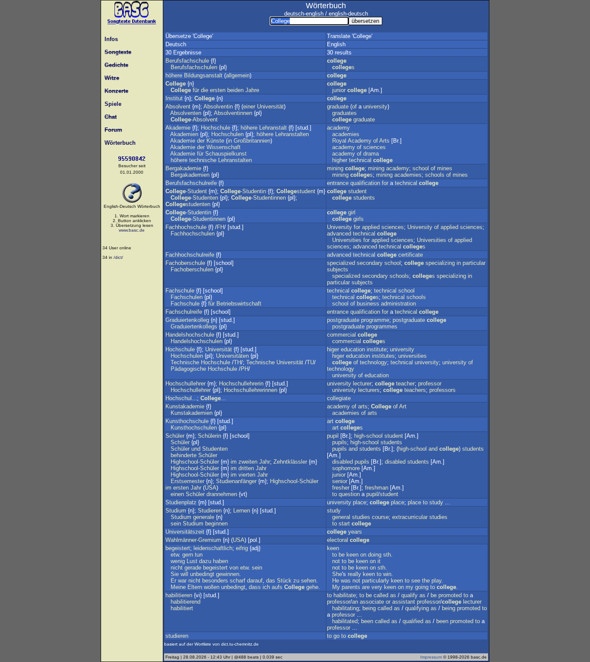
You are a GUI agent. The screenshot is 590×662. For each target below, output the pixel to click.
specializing (440, 263)
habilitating (345, 608)
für (196, 90)
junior (339, 90)
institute (377, 349)
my (409, 587)
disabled (342, 461)
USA (210, 487)
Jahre (252, 90)
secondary (370, 263)
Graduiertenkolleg (187, 320)
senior (339, 481)
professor (429, 383)
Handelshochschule (189, 334)
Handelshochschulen (196, 341)
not (336, 561)
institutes (383, 356)
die (204, 90)
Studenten (215, 449)
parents (351, 587)
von (233, 567)
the (426, 580)
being (369, 608)
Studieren (210, 510)
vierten (246, 474)
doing (374, 554)
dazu (205, 561)
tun (199, 554)
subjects (337, 269)
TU (310, 362)
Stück (284, 580)
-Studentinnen (258, 197)
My (336, 587)
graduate (338, 106)
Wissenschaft (223, 147)
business (368, 303)
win (387, 574)
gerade (192, 567)
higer (333, 349)
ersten (217, 90)
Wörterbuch (118, 143)
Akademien (184, 134)
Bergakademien (190, 175)
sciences (374, 147)
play (436, 580)
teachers (415, 390)
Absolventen (185, 113)
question (349, 494)
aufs (277, 587)
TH (237, 362)
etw (175, 554)
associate (372, 601)
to (334, 494)
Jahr (264, 461)
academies (345, 134)
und (195, 449)
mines (444, 168)
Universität (270, 106)
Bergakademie (183, 168)
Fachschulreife (183, 312)
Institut (174, 98)
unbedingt (202, 574)
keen (333, 548)
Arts (384, 140)
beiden (235, 90)
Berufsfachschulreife (191, 183)
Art (402, 406)
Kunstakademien (192, 413)
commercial (341, 334)
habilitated (345, 621)
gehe (312, 587)
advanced (339, 233)
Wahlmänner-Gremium (193, 540)
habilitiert (182, 608)
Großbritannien (252, 140)
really (354, 574)
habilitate (344, 595)
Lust (192, 561)
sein (176, 523)
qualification (365, 183)
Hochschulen (227, 134)
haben (220, 561)
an (355, 601)
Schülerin (209, 436)
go (336, 636)
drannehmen (221, 494)
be (342, 554)
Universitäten (232, 356)
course (380, 517)
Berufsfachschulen (194, 67)
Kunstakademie (184, 406)
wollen (211, 587)
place (359, 502)
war (182, 580)
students (364, 197)
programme (375, 320)
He (335, 580)
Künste (215, 140)
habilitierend (185, 601)
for (385, 183)
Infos (109, 39)
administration (398, 303)
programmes (381, 326)
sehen (308, 580)
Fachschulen (187, 297)
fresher (340, 487)
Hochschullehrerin (241, 383)
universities (412, 356)
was (346, 580)
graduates (344, 113)
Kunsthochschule (187, 421)
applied (371, 227)
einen (177, 494)
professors (442, 390)
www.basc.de (132, 230)
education (353, 349)
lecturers (369, 390)
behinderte (184, 455)
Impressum (431, 657)
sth (387, 554)
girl (351, 212)
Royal (339, 140)
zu (296, 580)
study (436, 502)
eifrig (242, 548)
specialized (341, 263)
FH (220, 227)
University (339, 227)
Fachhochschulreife (189, 254)
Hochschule (215, 127)
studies (361, 517)
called (381, 595)
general (341, 517)
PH (244, 369)
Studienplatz (181, 502)
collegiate (339, 398)
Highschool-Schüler (195, 461)
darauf (255, 580)
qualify (409, 595)
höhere (173, 75)
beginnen (216, 523)
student (295, 191)
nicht (177, 567)
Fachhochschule (185, 227)
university (375, 106)
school (420, 168)
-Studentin (243, 191)
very (376, 587)
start (344, 523)
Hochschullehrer (185, 383)
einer (249, 106)
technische (202, 160)
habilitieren (178, 595)
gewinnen (227, 574)
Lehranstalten (292, 134)
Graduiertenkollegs (194, 326)
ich (266, 587)
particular (474, 263)
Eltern (194, 587)
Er (173, 580)
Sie (175, 574)
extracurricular (410, 517)
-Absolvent (194, 119)
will (184, 574)
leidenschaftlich (212, 548)
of (354, 106)
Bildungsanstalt (203, 75)
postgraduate (343, 320)
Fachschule (179, 290)
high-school (368, 436)
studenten (187, 204)
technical (360, 160)
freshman (376, 487)
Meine (178, 587)
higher (339, 160)
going (421, 587)
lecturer (362, 383)
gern (187, 554)
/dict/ (118, 257)
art (330, 421)
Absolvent (177, 106)
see (415, 580)
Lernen (241, 510)
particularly (375, 580)
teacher (405, 383)
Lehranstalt (273, 127)
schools (434, 175)
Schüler (174, 436)
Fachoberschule (185, 263)
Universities (347, 240)
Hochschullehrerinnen (250, 390)
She (337, 574)
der (201, 140)
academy (338, 127)
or (388, 601)
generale (203, 517)
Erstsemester (187, 481)
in (230, 140)
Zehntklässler (290, 461)
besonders (215, 580)
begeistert (177, 548)
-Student (186, 191)
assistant (403, 601)
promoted (450, 595)
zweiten (247, 461)
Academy (359, 140)
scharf (237, 580)
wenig (178, 561)
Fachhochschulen (193, 233)
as (393, 595)
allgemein (238, 75)
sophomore (346, 468)
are (366, 587)
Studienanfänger (236, 481)
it (379, 561)
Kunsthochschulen (194, 427)
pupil (333, 436)
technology (373, 362)
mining (335, 168)
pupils (339, 442)
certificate (410, 254)
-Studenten (194, 197)
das (270, 580)
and (353, 449)
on (363, 554)
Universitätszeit (184, 531)
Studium (175, 510)
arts (363, 406)
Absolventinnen (233, 113)
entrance (338, 183)
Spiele (111, 104)
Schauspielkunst (226, 153)
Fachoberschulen (192, 269)
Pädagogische (188, 369)
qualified (413, 621)
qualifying (417, 608)
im (234, 461)
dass (255, 587)
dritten (246, 468)
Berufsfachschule (187, 60)
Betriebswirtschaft (238, 303)
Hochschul (178, 398)
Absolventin (218, 106)
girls (358, 219)
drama (371, 153)
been (367, 621)
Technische (185, 362)
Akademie (177, 127)
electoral (337, 540)
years (355, 531)
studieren (176, 636)
